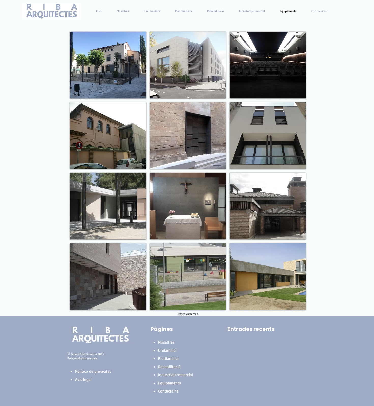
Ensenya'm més (188, 314)
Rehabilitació (169, 366)
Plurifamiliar (168, 358)
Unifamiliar (167, 350)
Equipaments (169, 382)
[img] (108, 135)
